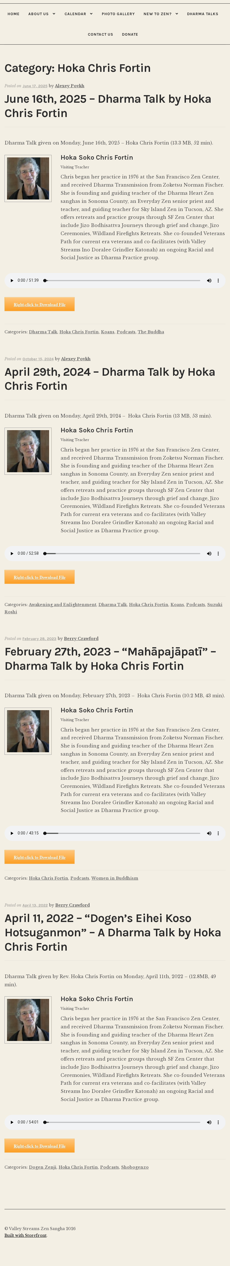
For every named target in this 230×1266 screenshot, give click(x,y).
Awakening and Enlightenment (62, 604)
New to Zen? (158, 14)
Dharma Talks (203, 14)
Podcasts (126, 331)
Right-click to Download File (40, 304)
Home (14, 14)
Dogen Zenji (42, 1167)
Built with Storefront (25, 1235)
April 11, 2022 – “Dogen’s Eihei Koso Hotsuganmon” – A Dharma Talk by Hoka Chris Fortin (112, 932)
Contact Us (100, 34)
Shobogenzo (135, 1167)
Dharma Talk (43, 331)
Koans (107, 331)
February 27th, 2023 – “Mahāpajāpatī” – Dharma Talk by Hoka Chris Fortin (110, 659)
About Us (38, 14)
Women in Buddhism (114, 878)
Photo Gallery (118, 14)
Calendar (75, 14)
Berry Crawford (81, 638)
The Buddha (151, 331)
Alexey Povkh (69, 85)
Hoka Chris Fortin (79, 331)
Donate (130, 34)
